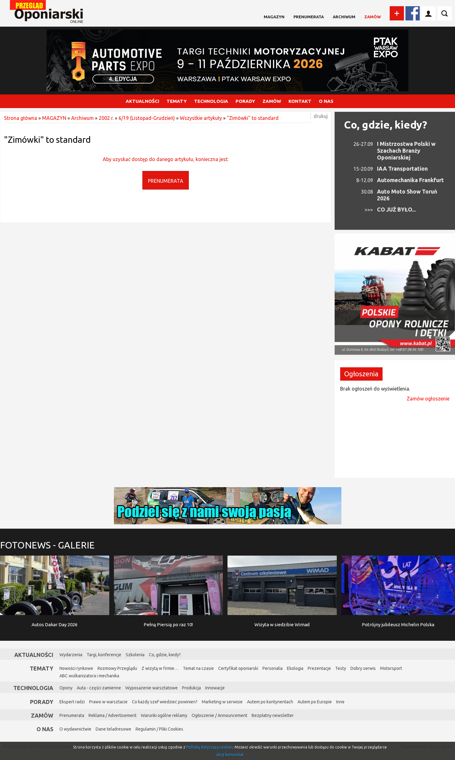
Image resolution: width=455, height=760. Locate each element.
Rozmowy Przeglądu (117, 668)
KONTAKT (299, 101)
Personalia (272, 668)
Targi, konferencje (104, 654)
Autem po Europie (314, 701)
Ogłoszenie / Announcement (219, 715)
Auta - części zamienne (99, 687)
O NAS (326, 101)
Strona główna (20, 118)
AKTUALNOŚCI (142, 101)
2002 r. (106, 118)
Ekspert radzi (72, 701)
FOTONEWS (47, 545)
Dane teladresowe (113, 729)
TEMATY (177, 101)
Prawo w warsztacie (108, 701)
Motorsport (391, 668)
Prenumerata (308, 17)
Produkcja (191, 687)
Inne (340, 701)
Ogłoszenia (361, 374)
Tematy (41, 668)
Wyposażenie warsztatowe (151, 687)
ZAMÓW (271, 101)
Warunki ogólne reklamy (164, 715)
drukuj (321, 116)
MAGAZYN (274, 17)
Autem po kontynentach (270, 701)
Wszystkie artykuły (201, 118)
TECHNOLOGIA (211, 101)
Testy (340, 668)
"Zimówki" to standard (253, 118)
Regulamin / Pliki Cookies (159, 729)
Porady (41, 702)
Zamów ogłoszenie (428, 398)
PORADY (245, 101)
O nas (45, 729)
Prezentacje (319, 668)
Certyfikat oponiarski (238, 668)
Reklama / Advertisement (112, 715)
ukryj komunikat (230, 755)
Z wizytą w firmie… (160, 668)
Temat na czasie (198, 668)
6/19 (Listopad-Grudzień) (147, 118)
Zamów (372, 17)
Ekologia (295, 668)
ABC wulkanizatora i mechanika (89, 675)
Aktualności (33, 655)
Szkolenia (135, 654)
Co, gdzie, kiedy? (385, 124)
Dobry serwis (363, 668)
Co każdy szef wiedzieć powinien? (164, 701)
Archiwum (344, 17)
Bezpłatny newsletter (273, 715)
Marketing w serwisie (222, 701)
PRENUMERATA (165, 181)
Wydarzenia (70, 654)
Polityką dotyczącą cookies (209, 747)
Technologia (33, 688)
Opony (65, 687)
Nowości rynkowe (76, 668)
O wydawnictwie (75, 729)
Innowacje (215, 687)
